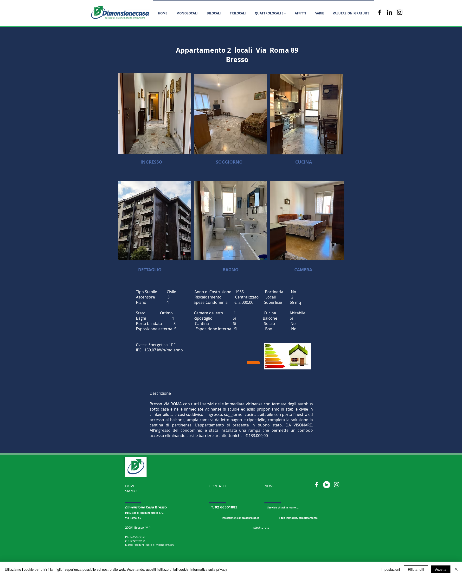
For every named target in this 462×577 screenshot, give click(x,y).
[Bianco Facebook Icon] (316, 484)
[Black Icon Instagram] (399, 12)
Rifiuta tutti (416, 569)
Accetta (440, 569)
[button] (319, 11)
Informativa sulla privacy (208, 569)
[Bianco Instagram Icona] (336, 484)
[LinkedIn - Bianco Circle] (326, 484)
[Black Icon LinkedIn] (389, 12)
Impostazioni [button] (390, 569)
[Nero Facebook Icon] (379, 12)
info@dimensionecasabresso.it (240, 518)
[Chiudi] (456, 569)
